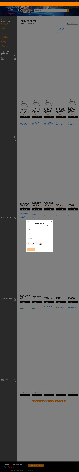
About (39, 4)
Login (74, 1)
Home (8, 4)
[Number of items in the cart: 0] (77, 1)
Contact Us (55, 4)
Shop (23, 4)
